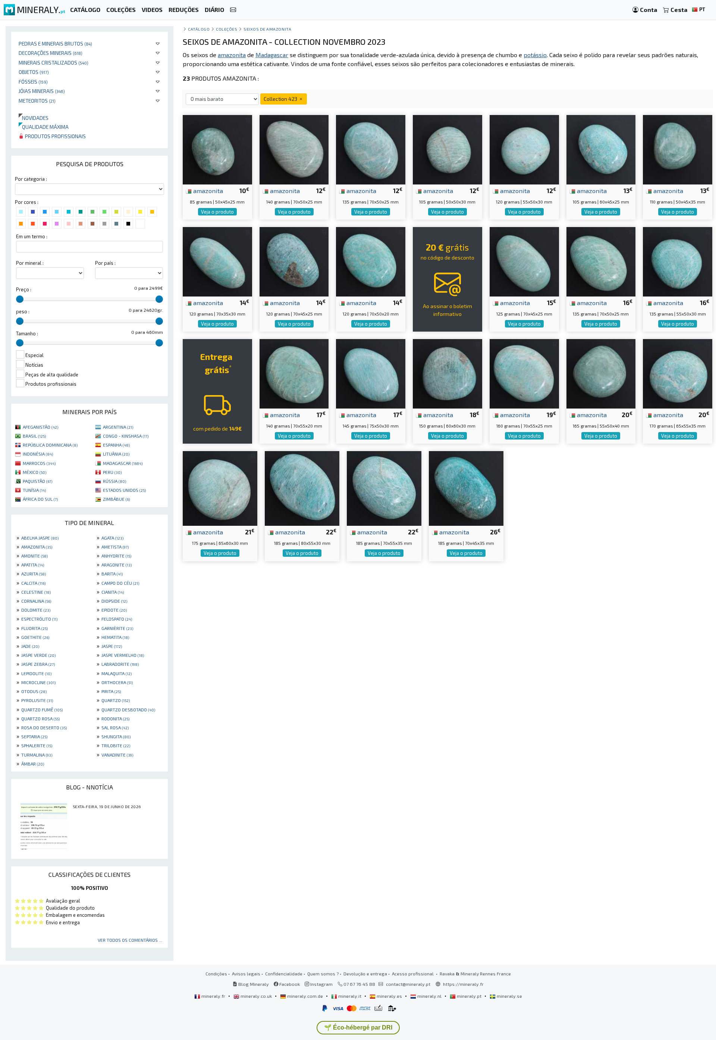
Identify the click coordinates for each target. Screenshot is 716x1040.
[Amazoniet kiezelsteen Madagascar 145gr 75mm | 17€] (370, 372)
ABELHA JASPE (40, 537)
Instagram (321, 984)
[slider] (19, 299)
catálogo (199, 29)
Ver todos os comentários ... (130, 940)
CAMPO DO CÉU (120, 583)
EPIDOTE (114, 609)
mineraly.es (389, 996)
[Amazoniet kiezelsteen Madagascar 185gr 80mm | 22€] (302, 487)
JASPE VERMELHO (122, 655)
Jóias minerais (42, 91)
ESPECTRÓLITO (39, 618)
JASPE (111, 646)
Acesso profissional (413, 973)
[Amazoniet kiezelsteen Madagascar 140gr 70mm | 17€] (294, 372)
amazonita (207, 190)
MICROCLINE (38, 682)
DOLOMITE (35, 609)
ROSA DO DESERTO (44, 727)
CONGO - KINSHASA (125, 435)
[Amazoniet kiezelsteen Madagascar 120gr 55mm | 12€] (524, 148)
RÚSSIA (114, 481)
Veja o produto (217, 212)
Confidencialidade (283, 973)
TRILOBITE (115, 745)
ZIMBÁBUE (116, 499)
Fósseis (33, 81)
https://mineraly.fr (463, 984)
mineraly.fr (213, 996)
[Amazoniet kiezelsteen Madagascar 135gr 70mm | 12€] (370, 148)
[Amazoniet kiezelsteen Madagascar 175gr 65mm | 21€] (220, 487)
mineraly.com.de (305, 996)
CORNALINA (36, 600)
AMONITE (34, 555)
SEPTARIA (34, 736)
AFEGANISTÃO (40, 426)
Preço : (23, 289)
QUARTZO (115, 700)
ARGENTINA (118, 426)
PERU (112, 472)
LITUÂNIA (116, 453)
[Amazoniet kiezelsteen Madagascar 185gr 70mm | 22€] (384, 487)
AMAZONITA (36, 546)
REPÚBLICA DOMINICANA (50, 444)
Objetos (34, 72)
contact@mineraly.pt (408, 984)
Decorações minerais (50, 53)
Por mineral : (30, 263)
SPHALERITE (36, 745)
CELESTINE (36, 591)
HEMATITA (115, 637)
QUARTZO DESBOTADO (128, 709)
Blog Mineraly (253, 984)
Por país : (105, 263)
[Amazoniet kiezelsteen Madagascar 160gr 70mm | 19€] (524, 372)
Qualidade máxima (44, 127)
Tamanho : (27, 333)
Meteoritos (37, 100)
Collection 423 (281, 99)
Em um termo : (31, 236)
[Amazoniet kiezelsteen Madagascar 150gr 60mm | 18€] (447, 372)
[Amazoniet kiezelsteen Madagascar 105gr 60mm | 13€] (601, 148)
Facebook (289, 984)
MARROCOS (39, 463)
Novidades (33, 118)
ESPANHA (116, 444)
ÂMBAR (32, 763)
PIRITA (111, 691)
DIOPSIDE (114, 600)
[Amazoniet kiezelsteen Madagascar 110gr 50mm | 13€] (677, 148)
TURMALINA (36, 754)
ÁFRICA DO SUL (40, 499)
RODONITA (115, 718)
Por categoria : (31, 179)
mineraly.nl (429, 996)
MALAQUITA (116, 673)
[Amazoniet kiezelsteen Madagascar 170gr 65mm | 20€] (677, 372)
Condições (216, 973)
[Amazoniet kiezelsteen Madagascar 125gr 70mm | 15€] (524, 260)
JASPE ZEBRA (38, 664)
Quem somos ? (323, 973)
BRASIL (34, 435)
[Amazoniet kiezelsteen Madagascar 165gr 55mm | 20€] (601, 372)
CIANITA (112, 591)
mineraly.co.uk (256, 996)
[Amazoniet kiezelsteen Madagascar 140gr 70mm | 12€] (294, 148)
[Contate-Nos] (233, 10)
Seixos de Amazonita (267, 29)
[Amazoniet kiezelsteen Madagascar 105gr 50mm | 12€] (447, 148)
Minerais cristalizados (53, 62)
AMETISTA (115, 546)
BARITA (112, 573)
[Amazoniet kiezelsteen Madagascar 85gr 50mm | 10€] (217, 148)
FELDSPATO (116, 618)
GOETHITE (35, 637)
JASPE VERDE (38, 655)
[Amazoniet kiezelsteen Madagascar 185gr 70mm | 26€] (466, 487)
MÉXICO (34, 472)
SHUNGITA (116, 736)
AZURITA (33, 573)
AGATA (112, 537)
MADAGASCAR (122, 463)
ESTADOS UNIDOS (124, 490)
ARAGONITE (116, 564)
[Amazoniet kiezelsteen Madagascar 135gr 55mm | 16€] (677, 260)
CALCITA (33, 583)
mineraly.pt (469, 996)
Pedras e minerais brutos (55, 43)
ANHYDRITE (116, 555)
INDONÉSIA (38, 453)
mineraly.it (349, 996)
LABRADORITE (120, 664)
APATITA (32, 564)
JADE (30, 646)
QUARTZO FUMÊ (42, 709)
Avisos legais (246, 973)
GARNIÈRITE (117, 628)
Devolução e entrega (365, 973)
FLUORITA (34, 628)
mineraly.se (509, 996)
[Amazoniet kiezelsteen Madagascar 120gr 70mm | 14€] (217, 260)
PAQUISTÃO (37, 481)
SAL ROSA (115, 727)
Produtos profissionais (55, 136)
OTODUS (34, 691)
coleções (226, 29)
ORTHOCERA (117, 682)
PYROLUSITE (37, 700)
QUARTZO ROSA (40, 718)
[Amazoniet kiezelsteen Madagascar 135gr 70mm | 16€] (601, 260)
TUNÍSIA (34, 490)
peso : (22, 311)
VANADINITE (117, 754)
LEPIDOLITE (36, 673)
